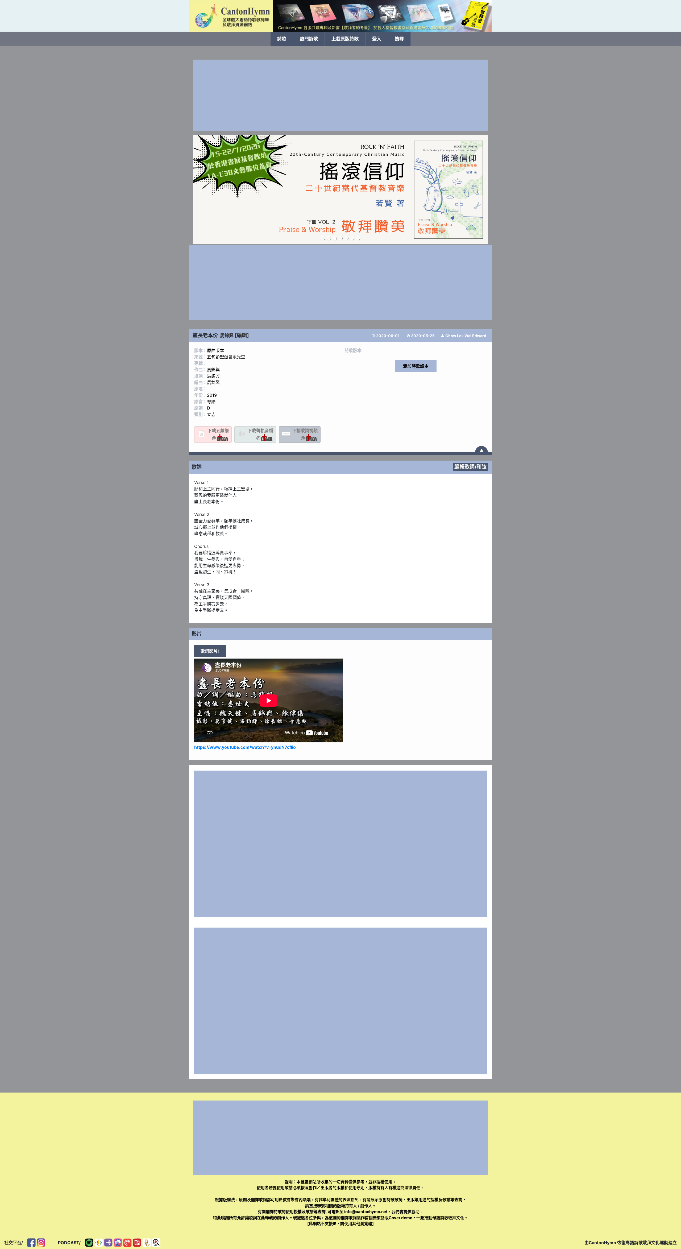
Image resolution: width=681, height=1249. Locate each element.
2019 (212, 395)
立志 (211, 414)
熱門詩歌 (309, 39)
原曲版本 (215, 350)
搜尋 (399, 39)
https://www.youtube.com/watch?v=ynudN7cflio (245, 747)
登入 (376, 39)
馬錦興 (227, 335)
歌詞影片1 (210, 651)
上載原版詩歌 (345, 39)
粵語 (211, 401)
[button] (201, 189)
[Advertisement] (340, 95)
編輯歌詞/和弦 (470, 467)
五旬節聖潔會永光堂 (226, 356)
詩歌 (281, 39)
